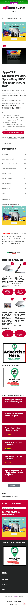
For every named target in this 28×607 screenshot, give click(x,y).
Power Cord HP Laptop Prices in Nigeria (14, 415)
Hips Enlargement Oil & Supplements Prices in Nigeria (14, 473)
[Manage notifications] (24, 603)
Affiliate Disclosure (8, 582)
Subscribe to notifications (10, 496)
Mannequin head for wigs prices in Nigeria (13, 400)
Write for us (6, 579)
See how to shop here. (9, 105)
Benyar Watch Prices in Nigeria (13, 443)
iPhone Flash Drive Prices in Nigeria (12, 429)
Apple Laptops (12, 137)
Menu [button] (14, 11)
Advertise (5, 577)
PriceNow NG (14, 7)
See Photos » (8, 405)
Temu (22, 137)
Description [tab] (7, 143)
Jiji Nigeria (20, 599)
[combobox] (14, 508)
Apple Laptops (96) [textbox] (13, 508)
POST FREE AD (15, 244)
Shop (4, 589)
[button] (14, 485)
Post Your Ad (14, 3)
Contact (5, 584)
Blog (4, 587)
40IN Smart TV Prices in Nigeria (13, 457)
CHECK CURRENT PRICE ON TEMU (13, 132)
